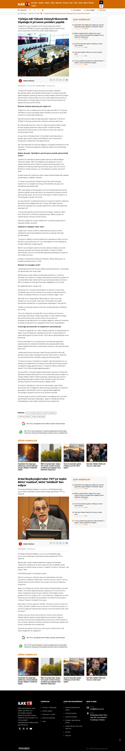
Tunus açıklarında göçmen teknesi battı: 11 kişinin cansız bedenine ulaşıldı (89, 62)
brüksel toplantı (36, 413)
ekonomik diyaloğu (49, 413)
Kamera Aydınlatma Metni (72, 709)
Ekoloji (80, 3)
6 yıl (27, 413)
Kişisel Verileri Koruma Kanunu (73, 727)
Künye (67, 732)
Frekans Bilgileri (90, 10)
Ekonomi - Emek (34, 13)
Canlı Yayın (102, 10)
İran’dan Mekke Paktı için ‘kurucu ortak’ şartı (88, 54)
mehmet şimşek (24, 416)
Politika (47, 3)
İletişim (68, 735)
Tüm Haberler (77, 10)
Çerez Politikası (71, 717)
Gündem (41, 3)
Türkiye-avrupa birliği (38, 416)
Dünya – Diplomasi (56, 3)
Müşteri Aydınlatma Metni (72, 721)
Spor (44, 721)
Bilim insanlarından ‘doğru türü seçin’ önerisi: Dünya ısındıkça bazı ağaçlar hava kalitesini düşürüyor (89, 36)
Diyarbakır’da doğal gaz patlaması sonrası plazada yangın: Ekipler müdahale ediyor (89, 26)
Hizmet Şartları (71, 713)
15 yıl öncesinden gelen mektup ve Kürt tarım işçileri (88, 45)
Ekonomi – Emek (68, 3)
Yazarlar (33, 6)
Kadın (75, 3)
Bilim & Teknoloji (89, 3)
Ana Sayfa (34, 3)
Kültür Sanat (47, 711)
